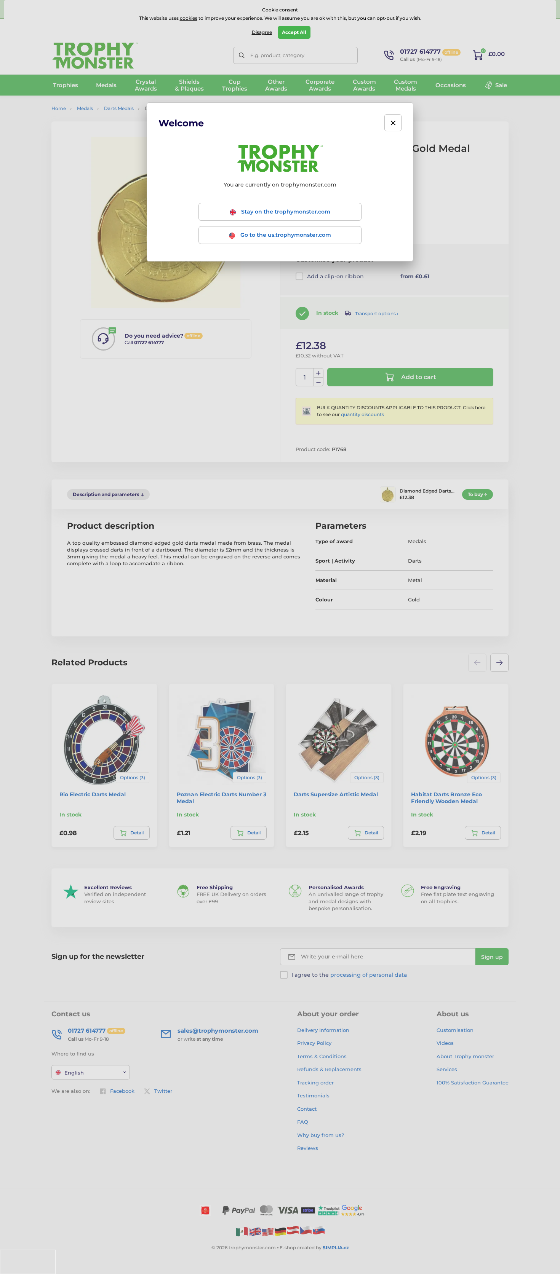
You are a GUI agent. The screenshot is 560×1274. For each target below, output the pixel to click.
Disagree (262, 32)
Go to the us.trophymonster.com (285, 234)
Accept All (294, 32)
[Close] (393, 122)
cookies (188, 18)
